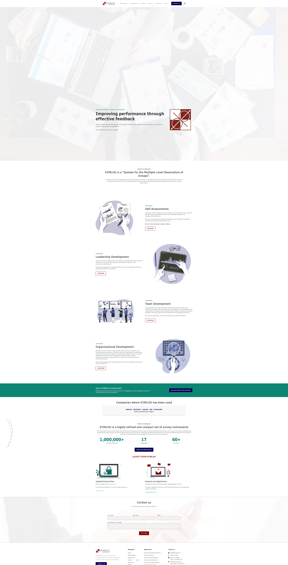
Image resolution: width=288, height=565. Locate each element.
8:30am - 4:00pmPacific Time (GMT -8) (176, 558)
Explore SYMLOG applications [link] (181, 390)
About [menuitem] (137, 560)
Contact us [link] (99, 491)
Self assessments (149, 555)
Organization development (151, 562)
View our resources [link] (144, 450)
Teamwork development (151, 560)
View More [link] (150, 228)
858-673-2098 (174, 555)
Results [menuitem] (130, 560)
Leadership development (151, 557)
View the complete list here (143, 411)
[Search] (184, 3)
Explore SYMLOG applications (152, 553)
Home (129, 553)
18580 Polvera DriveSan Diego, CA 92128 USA (177, 562)
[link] (109, 3)
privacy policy (112, 484)
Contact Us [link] (176, 3)
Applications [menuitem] (131, 557)
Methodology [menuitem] (131, 555)
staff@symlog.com (175, 553)
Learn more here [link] (150, 492)
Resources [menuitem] (131, 562)
